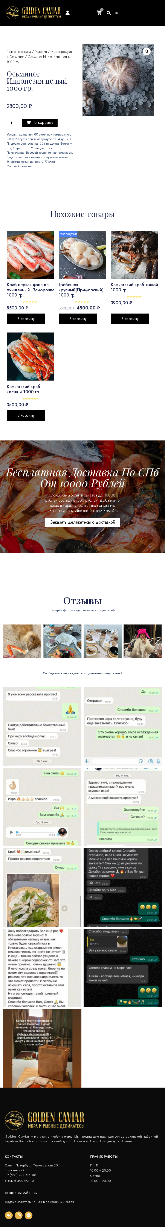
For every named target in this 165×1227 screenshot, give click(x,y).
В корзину (26, 319)
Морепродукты (62, 51)
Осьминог (16, 56)
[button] (108, 12)
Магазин (41, 51)
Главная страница (19, 51)
